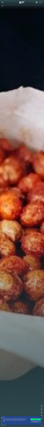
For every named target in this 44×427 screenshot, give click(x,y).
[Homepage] (22, 2)
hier (4, 421)
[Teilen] (41, 416)
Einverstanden (36, 419)
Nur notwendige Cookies (35, 421)
